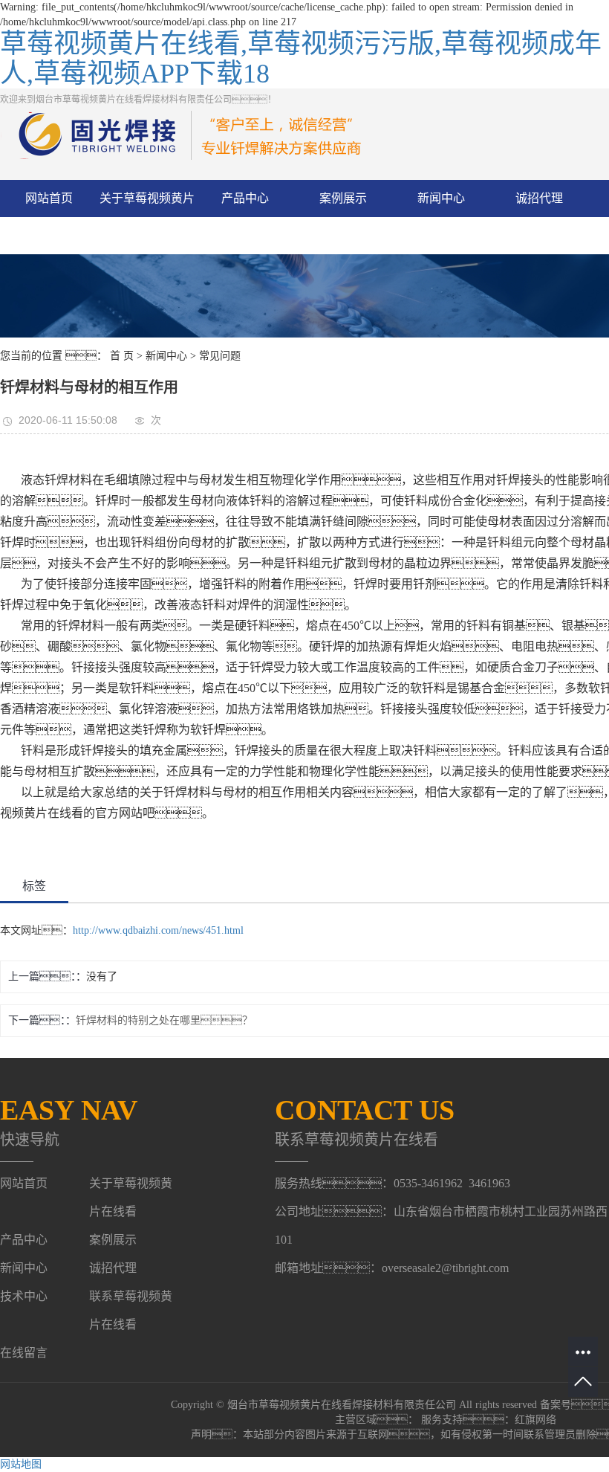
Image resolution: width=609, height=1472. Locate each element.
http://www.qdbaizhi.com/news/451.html (158, 930)
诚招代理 (539, 198)
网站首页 (49, 198)
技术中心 (24, 1296)
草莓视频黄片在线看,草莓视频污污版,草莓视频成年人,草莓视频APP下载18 (301, 58)
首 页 (122, 355)
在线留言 (24, 1352)
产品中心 (245, 198)
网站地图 (21, 1464)
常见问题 (220, 355)
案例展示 (343, 198)
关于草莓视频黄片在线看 (147, 217)
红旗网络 (535, 1419)
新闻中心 (441, 198)
